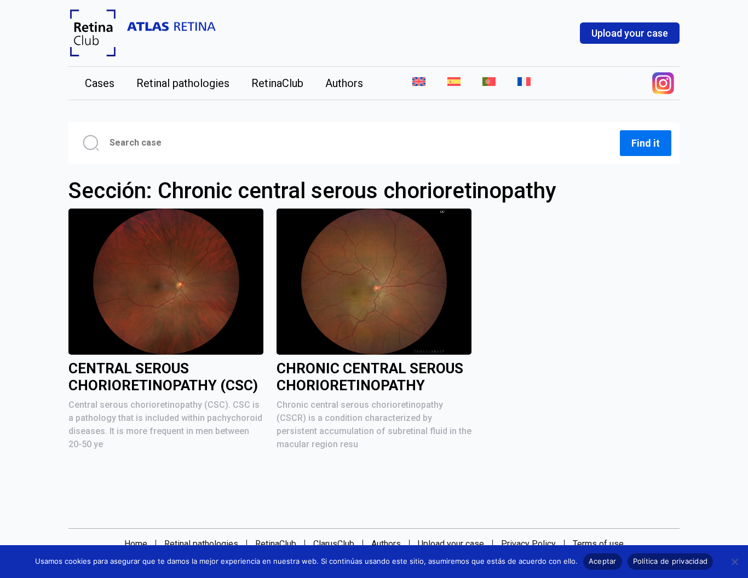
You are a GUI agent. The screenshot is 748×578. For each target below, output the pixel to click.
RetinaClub (277, 83)
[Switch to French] (519, 83)
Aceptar (603, 561)
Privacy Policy (528, 544)
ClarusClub (333, 544)
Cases (99, 83)
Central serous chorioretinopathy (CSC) (163, 377)
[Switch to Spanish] (453, 83)
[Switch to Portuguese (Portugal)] (489, 83)
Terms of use (598, 544)
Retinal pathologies (182, 83)
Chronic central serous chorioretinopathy (370, 377)
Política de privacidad (670, 561)
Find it (645, 143)
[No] (734, 561)
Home (135, 544)
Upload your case (629, 33)
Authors (344, 83)
